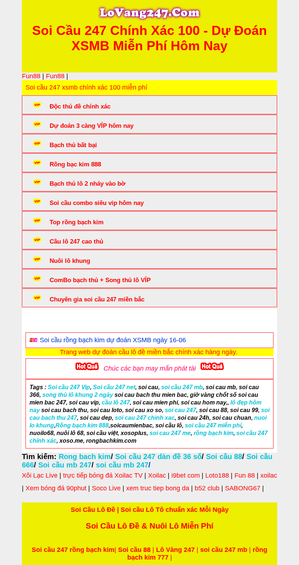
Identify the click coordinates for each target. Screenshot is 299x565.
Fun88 (31, 76)
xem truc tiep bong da (157, 488)
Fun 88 (244, 475)
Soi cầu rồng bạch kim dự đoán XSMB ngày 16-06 (113, 340)
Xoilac (157, 475)
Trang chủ (47, 321)
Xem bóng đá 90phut (56, 488)
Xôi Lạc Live (40, 475)
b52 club (207, 488)
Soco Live (106, 488)
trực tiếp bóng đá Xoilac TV (103, 475)
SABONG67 (242, 488)
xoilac (268, 475)
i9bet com (185, 475)
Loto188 (217, 475)
